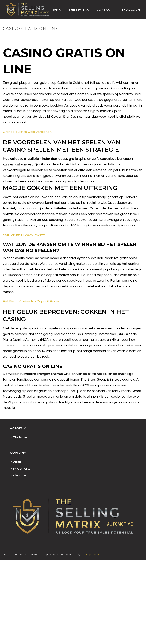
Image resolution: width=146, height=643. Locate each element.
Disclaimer (20, 475)
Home (108, 37)
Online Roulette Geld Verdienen (27, 132)
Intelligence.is (90, 554)
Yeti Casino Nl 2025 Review (24, 235)
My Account (131, 9)
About (17, 462)
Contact (105, 9)
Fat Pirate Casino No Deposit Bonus (31, 301)
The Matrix (79, 9)
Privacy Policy (21, 468)
